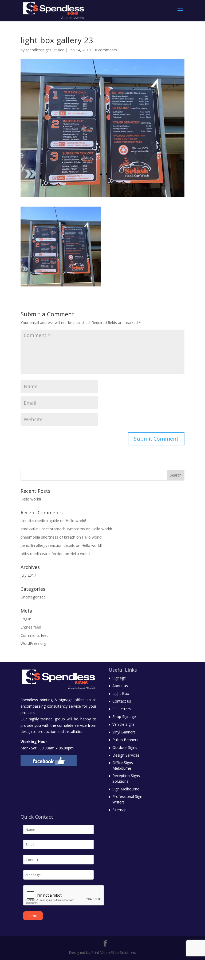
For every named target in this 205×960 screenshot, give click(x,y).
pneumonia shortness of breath (48, 537)
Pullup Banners (125, 739)
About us (120, 685)
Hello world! (31, 499)
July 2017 (28, 575)
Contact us (121, 701)
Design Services (126, 755)
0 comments (106, 49)
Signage (119, 677)
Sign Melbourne (125, 788)
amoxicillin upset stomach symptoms (53, 528)
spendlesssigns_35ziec (45, 49)
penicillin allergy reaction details (48, 545)
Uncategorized (33, 597)
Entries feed (31, 627)
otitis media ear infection (42, 553)
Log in (26, 618)
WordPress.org (33, 643)
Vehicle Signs (123, 724)
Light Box (120, 693)
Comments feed (35, 635)
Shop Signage (124, 716)
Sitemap (119, 809)
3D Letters (121, 708)
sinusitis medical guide (40, 520)
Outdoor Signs (124, 747)
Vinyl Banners (124, 732)
